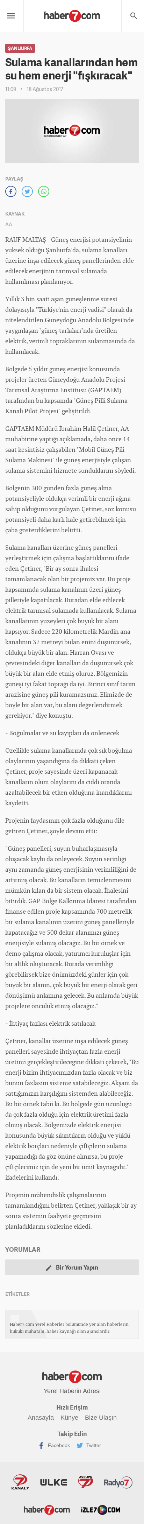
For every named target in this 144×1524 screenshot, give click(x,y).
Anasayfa (41, 1417)
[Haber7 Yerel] (72, 14)
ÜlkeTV (53, 1482)
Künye (69, 1417)
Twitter (93, 1445)
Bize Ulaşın (101, 1417)
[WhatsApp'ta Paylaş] (43, 191)
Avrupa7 (85, 1482)
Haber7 (47, 1509)
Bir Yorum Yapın (76, 1267)
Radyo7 (118, 1482)
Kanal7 (20, 1482)
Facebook (58, 1445)
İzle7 (100, 1509)
